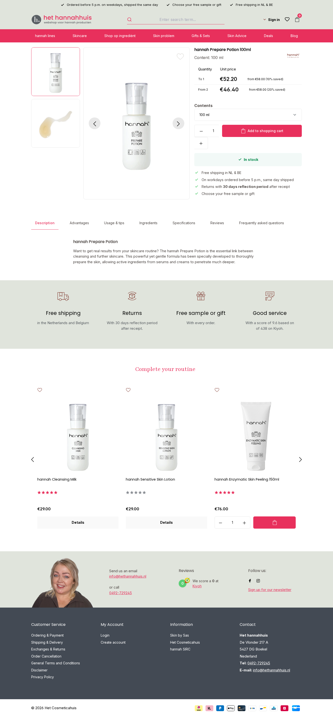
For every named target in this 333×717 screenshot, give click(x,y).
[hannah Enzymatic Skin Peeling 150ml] (255, 435)
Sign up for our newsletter (269, 589)
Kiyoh (197, 586)
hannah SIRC (180, 649)
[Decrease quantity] (201, 131)
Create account (113, 642)
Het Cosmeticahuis (185, 642)
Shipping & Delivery (47, 642)
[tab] (45, 223)
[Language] (260, 19)
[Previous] (94, 123)
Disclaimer (39, 670)
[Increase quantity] (201, 143)
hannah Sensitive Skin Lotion (150, 479)
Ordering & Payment (47, 635)
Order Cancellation (46, 656)
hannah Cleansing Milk (57, 479)
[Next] (178, 123)
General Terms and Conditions (55, 663)
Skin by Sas (179, 635)
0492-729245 (120, 593)
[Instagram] (258, 580)
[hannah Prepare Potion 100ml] (136, 123)
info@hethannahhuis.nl (127, 576)
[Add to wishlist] (180, 56)
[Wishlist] (287, 19)
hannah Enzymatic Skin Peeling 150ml (247, 479)
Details (78, 522)
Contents (203, 105)
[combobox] (176, 19)
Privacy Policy (42, 677)
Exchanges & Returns (48, 649)
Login (105, 635)
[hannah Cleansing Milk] (77, 435)
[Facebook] (250, 580)
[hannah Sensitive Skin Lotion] (166, 435)
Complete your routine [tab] (165, 369)
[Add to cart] (274, 522)
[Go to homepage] (61, 19)
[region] (109, 123)
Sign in (274, 20)
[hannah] (293, 55)
